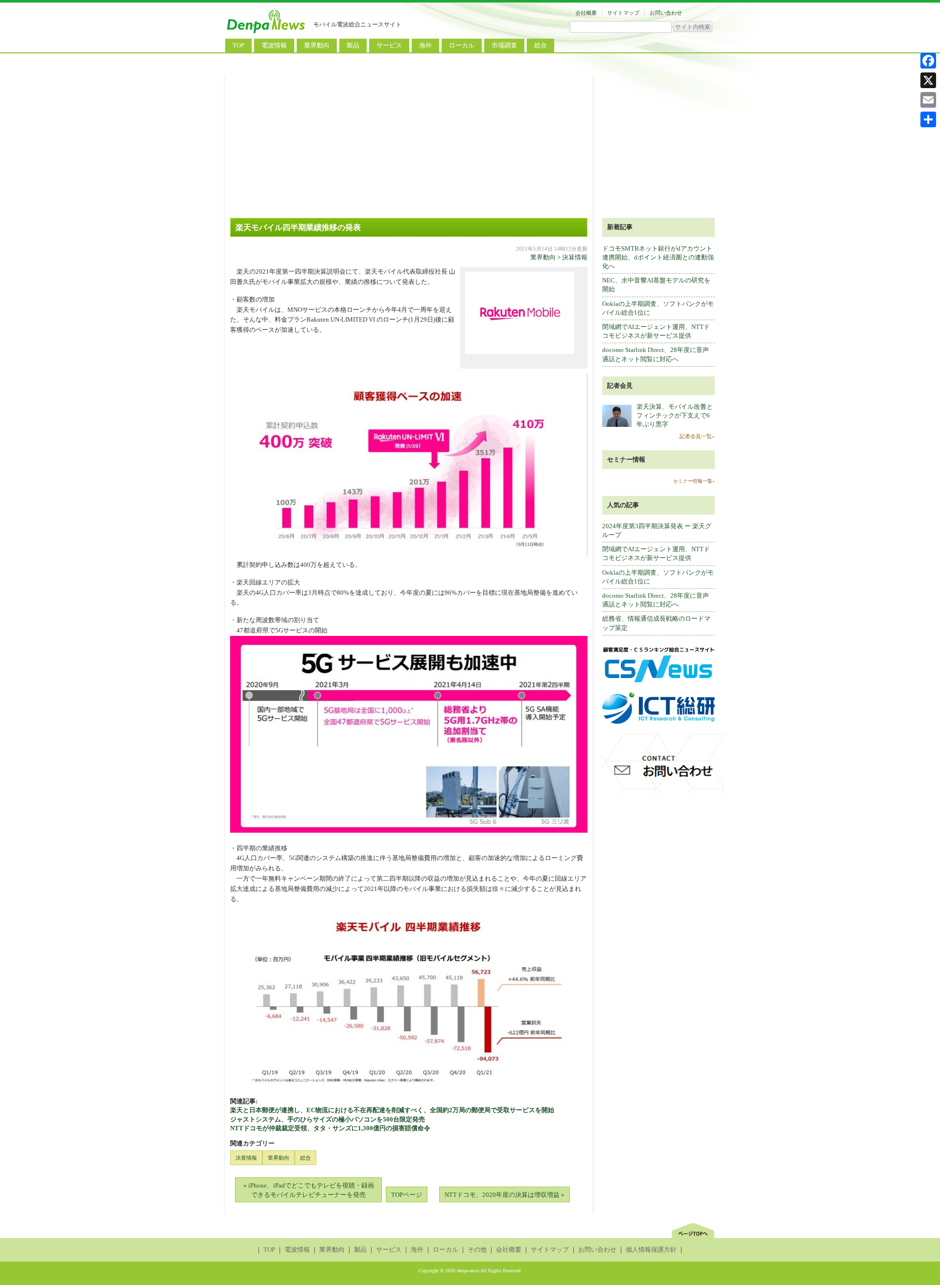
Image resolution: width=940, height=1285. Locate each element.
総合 (540, 45)
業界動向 (316, 45)
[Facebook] (928, 60)
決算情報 (575, 257)
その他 (477, 1249)
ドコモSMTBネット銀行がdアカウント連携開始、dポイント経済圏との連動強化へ (658, 257)
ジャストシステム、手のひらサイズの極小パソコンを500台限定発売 (327, 1119)
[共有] (928, 119)
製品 (353, 45)
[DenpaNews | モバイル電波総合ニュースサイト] (266, 33)
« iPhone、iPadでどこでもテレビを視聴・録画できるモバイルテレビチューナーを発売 (308, 1190)
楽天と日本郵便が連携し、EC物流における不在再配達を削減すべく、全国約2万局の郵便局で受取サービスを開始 (392, 1110)
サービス (389, 45)
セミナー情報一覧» (694, 481)
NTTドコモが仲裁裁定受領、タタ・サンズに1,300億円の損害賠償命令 (330, 1128)
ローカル (461, 45)
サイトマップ (623, 13)
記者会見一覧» (697, 436)
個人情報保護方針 (651, 1249)
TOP (238, 45)
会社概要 (586, 13)
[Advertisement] (470, 144)
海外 (425, 45)
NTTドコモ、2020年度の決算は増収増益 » (504, 1194)
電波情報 (274, 45)
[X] (928, 80)
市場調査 (504, 45)
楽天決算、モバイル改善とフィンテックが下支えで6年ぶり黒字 (674, 415)
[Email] (928, 100)
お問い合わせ (666, 13)
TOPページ (406, 1194)
